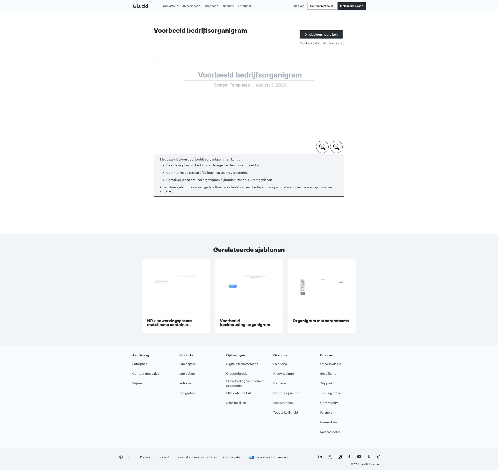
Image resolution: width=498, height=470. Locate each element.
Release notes (330, 432)
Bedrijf (227, 5)
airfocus (185, 383)
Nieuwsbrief (329, 422)
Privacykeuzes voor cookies (196, 457)
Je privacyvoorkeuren (272, 457)
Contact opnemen (286, 393)
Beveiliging (328, 373)
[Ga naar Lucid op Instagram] (340, 457)
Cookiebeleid (232, 457)
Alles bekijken (236, 402)
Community (329, 402)
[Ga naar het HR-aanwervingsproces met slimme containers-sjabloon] (176, 296)
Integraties (187, 393)
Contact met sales (321, 5)
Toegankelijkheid (285, 412)
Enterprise (245, 5)
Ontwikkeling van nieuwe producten (244, 383)
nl (125, 457)
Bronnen (211, 5)
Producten (168, 5)
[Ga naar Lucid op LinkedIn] (320, 457)
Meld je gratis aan (351, 5)
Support (326, 383)
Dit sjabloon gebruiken (321, 34)
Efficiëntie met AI (238, 393)
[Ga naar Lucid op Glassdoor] (369, 457)
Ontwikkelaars (330, 364)
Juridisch (163, 457)
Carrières (280, 383)
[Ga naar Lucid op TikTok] (379, 457)
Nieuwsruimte (283, 373)
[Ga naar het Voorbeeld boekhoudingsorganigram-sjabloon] (249, 296)
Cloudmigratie (236, 373)
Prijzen (137, 383)
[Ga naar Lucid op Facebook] (349, 457)
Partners (326, 412)
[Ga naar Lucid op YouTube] (359, 457)
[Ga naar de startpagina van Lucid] (146, 6)
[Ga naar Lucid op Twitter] (330, 457)
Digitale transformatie (242, 364)
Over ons (280, 364)
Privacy (145, 457)
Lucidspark (187, 364)
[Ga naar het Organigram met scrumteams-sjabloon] (322, 296)
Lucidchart (187, 373)
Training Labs (330, 393)
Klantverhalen (283, 402)
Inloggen (298, 5)
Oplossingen (190, 5)
